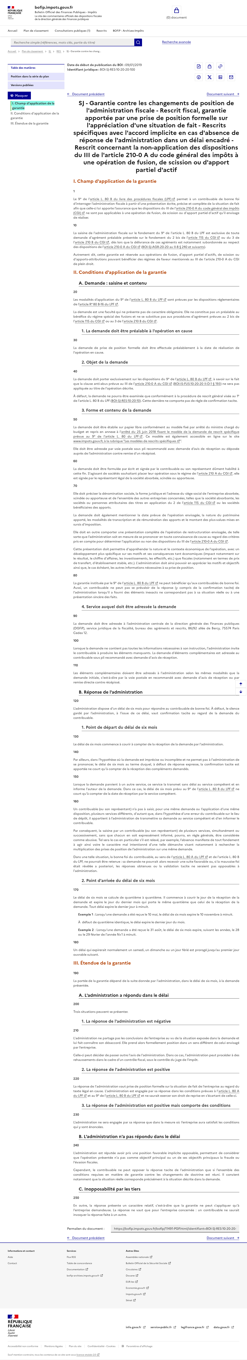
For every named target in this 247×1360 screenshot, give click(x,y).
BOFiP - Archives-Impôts (128, 31)
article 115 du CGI (202, 237)
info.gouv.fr (134, 1327)
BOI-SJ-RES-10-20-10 (126, 400)
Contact (12, 1263)
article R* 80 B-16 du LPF (96, 304)
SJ (50, 51)
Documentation (76, 1269)
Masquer (21, 95)
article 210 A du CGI (213, 473)
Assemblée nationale (137, 1257)
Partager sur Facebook (199, 77)
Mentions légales (53, 1346)
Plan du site (75, 1346)
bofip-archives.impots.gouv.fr (83, 1275)
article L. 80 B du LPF (146, 299)
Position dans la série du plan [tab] (30, 76)
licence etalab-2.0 (86, 1355)
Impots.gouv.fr (134, 1294)
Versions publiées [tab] (22, 85)
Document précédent (88, 94)
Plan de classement (36, 31)
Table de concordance (79, 1263)
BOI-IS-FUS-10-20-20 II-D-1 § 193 (197, 383)
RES (59, 51)
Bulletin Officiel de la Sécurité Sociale (146, 1263)
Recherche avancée (176, 42)
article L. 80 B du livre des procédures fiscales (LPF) (130, 199)
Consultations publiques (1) (72, 31)
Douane (130, 1275)
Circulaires (132, 1269)
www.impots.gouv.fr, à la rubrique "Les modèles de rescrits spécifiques (124, 441)
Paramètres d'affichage (139, 1346)
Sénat (129, 1300)
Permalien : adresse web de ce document (220, 66)
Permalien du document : (85, 1228)
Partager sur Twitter (209, 77)
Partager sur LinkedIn (220, 77)
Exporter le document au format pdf (199, 66)
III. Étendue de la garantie (29, 123)
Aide (10, 1257)
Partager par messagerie (231, 77)
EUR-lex (130, 1282)
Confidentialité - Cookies (102, 1346)
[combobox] (72, 42)
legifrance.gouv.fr (193, 1327)
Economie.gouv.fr (135, 1288)
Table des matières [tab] (23, 68)
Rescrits (101, 31)
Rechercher (138, 42)
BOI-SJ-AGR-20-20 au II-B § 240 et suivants (173, 247)
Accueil (12, 31)
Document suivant (221, 94)
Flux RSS (71, 1257)
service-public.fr (162, 1327)
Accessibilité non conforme (23, 1346)
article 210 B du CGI (90, 242)
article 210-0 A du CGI (120, 247)
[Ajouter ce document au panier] (209, 66)
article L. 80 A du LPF (188, 857)
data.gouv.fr (222, 1327)
